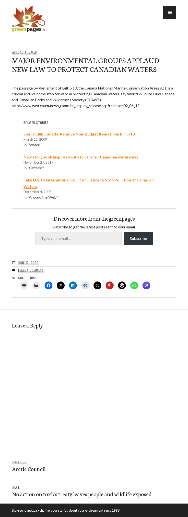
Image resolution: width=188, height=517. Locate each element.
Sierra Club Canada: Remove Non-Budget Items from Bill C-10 (79, 134)
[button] (169, 12)
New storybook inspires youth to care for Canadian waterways (81, 157)
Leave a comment (31, 270)
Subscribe (138, 238)
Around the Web (24, 52)
